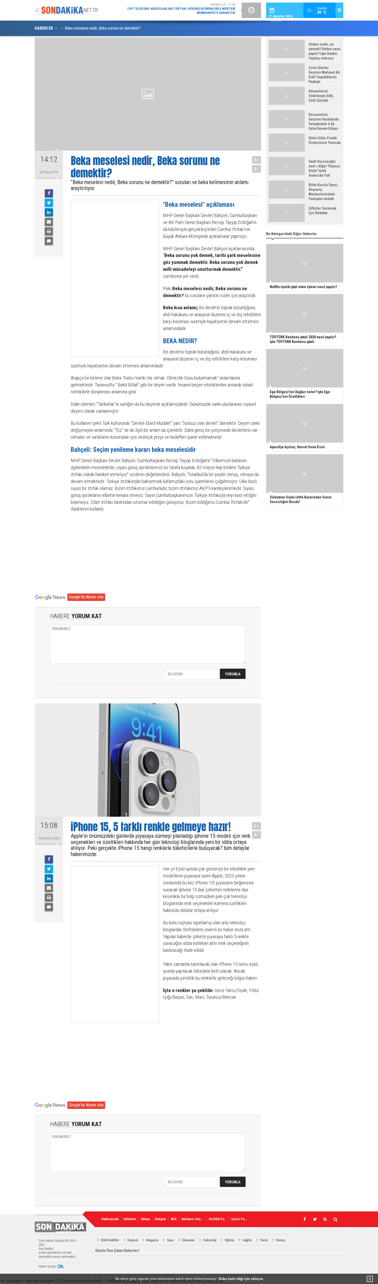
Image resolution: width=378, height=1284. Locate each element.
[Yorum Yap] (49, 241)
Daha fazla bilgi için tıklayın (241, 1279)
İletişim (160, 1219)
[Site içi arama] (335, 1219)
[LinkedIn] (49, 212)
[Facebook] (49, 193)
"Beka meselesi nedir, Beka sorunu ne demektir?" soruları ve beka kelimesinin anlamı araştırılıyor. (159, 185)
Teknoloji (210, 1240)
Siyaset (132, 1240)
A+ (256, 159)
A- (256, 168)
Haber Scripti (47, 1266)
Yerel (264, 1240)
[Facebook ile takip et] (304, 1219)
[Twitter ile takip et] (315, 1219)
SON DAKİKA (110, 1240)
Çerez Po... (239, 1219)
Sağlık (247, 1240)
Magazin (152, 1240)
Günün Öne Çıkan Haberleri (117, 1250)
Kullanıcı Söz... (193, 1219)
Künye (145, 1219)
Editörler (129, 1219)
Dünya (280, 1240)
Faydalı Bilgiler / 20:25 (194, 10)
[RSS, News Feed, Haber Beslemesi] (325, 1219)
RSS (174, 1219)
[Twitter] (49, 203)
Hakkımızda (110, 1219)
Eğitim (229, 1240)
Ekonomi (188, 1240)
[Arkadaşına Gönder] (49, 222)
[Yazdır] (49, 231)
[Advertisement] (110, 278)
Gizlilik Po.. (217, 1219)
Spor (170, 1240)
